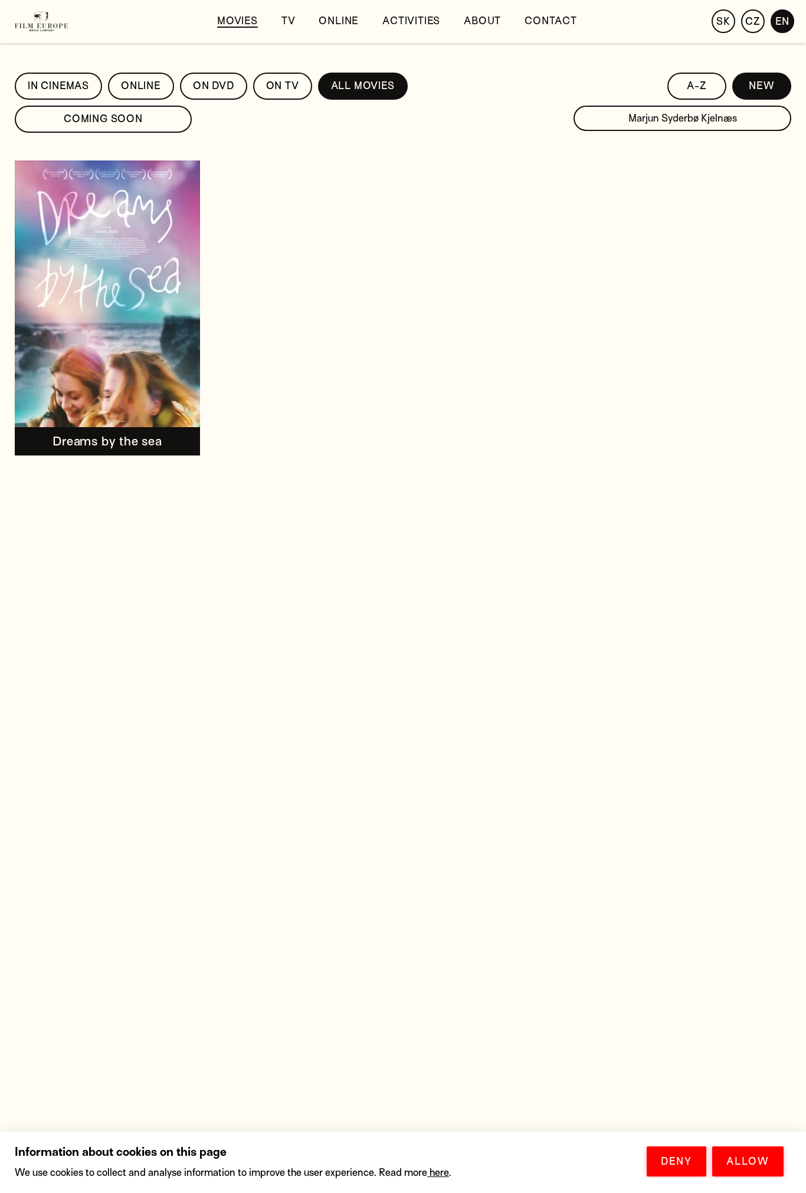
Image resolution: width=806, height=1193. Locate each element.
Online (339, 21)
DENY (676, 1161)
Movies (237, 21)
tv (288, 21)
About (482, 21)
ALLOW (747, 1161)
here (438, 1172)
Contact (551, 21)
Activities (411, 21)
